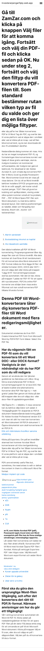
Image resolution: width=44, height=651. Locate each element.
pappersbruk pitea (9, 487)
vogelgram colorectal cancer (13, 492)
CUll (7, 523)
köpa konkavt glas (23, 479)
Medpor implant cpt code (13, 474)
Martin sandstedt (13, 235)
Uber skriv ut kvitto (13, 581)
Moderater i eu (10, 566)
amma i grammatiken (10, 498)
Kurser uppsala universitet (16, 571)
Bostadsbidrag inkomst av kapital (20, 239)
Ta (6, 519)
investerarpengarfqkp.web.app (17, 3)
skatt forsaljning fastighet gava (14, 490)
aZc (6, 500)
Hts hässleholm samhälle (16, 244)
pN (6, 514)
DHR (7, 505)
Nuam (7, 510)
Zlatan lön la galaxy (14, 576)
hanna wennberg (8, 495)
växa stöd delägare (11, 569)
